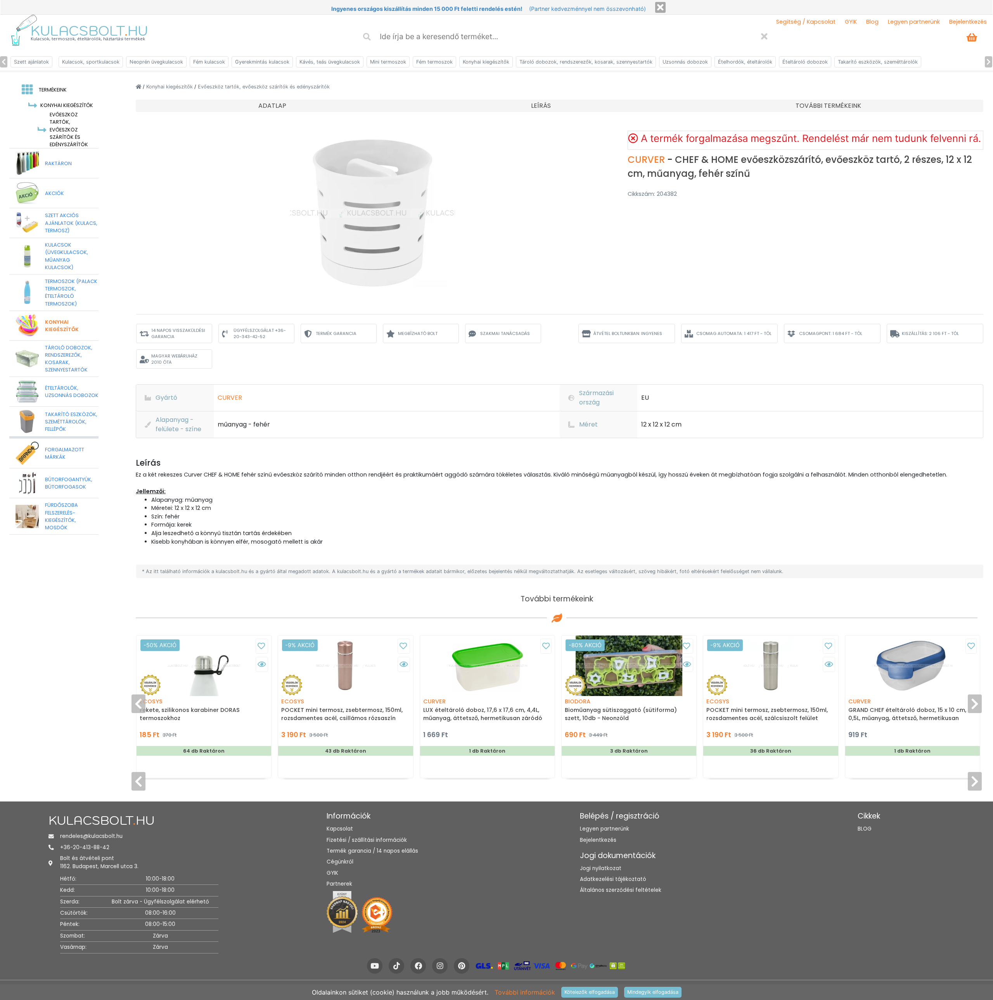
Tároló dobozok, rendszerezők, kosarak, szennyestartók (585, 62)
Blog (872, 22)
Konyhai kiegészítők (486, 62)
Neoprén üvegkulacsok (156, 62)
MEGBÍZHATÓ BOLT (418, 333)
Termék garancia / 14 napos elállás (372, 851)
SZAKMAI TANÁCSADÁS (505, 333)
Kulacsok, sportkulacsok (90, 62)
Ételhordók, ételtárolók (745, 62)
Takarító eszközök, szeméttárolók (878, 62)
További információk (525, 992)
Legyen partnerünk (914, 22)
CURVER (647, 159)
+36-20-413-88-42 (84, 847)
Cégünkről (340, 861)
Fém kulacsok (209, 62)
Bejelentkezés (968, 22)
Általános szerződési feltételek (620, 890)
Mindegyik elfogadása (652, 992)
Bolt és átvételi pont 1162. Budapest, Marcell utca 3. (99, 862)
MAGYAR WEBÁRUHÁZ (174, 359)
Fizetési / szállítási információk (367, 840)
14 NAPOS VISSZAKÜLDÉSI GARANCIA (178, 333)
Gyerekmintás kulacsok (262, 62)
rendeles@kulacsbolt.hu (91, 836)
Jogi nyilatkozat (600, 868)
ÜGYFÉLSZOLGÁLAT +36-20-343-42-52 (260, 333)
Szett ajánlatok (31, 62)
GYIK (851, 22)
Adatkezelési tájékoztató (613, 879)
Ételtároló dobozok (805, 62)
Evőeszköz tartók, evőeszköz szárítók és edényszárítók (264, 87)
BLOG (865, 828)
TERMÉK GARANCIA (336, 333)
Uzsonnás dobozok (685, 62)
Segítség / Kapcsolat (806, 22)
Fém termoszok (434, 62)
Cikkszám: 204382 (652, 194)
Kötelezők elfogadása (589, 992)
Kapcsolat (340, 828)
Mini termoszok (388, 62)
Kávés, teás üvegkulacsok (329, 62)
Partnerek (339, 884)
